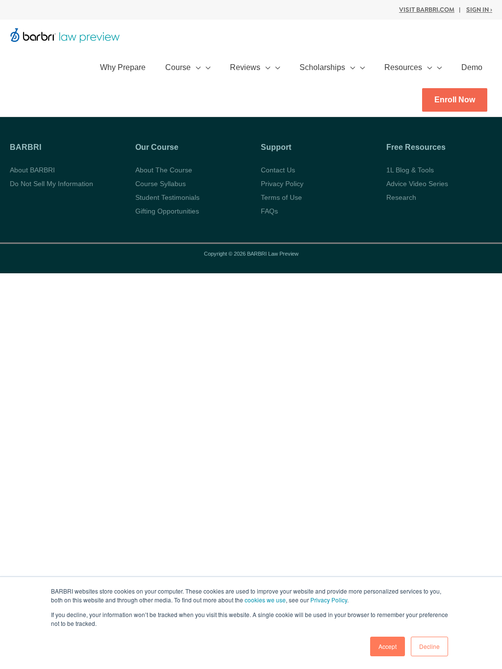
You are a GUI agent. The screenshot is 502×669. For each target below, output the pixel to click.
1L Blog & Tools (410, 170)
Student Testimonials (167, 197)
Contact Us (278, 170)
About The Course (163, 170)
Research (401, 197)
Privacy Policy (328, 600)
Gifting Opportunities (167, 211)
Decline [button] (429, 646)
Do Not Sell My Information (51, 184)
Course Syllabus (160, 184)
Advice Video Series (417, 184)
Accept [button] (387, 646)
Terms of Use (281, 197)
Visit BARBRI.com (426, 9)
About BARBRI (32, 170)
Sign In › (479, 9)
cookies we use (265, 600)
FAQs (269, 211)
